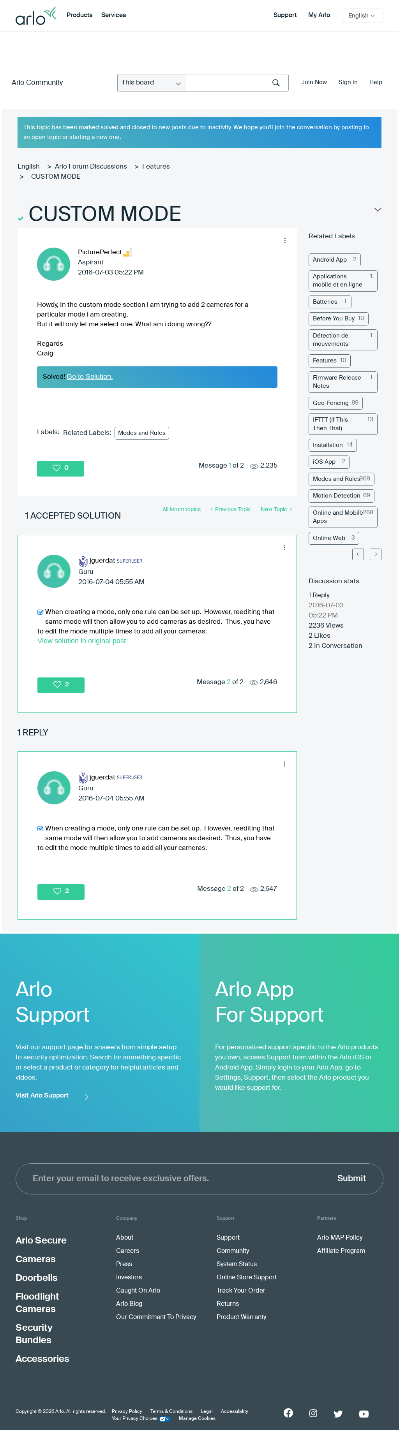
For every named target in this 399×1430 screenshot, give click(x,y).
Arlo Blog (129, 1304)
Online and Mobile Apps (338, 517)
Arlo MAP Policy (339, 1238)
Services (113, 15)
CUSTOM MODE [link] (55, 177)
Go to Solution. (90, 376)
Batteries (325, 302)
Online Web (329, 538)
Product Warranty (241, 1317)
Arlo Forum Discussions (91, 167)
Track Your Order (241, 1291)
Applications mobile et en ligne (337, 281)
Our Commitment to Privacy (156, 1317)
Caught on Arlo (138, 1291)
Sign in (348, 82)
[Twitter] (338, 1414)
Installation (328, 445)
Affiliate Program (341, 1251)
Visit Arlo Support (42, 1095)
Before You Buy (334, 319)
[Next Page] (375, 554)
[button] (285, 240)
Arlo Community (37, 82)
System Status (237, 1264)
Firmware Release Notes (337, 382)
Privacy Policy (127, 1411)
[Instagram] (313, 1413)
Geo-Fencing (331, 403)
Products (79, 15)
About (124, 1238)
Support (285, 15)
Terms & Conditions (171, 1411)
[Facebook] (288, 1413)
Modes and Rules (142, 433)
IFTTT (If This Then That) (330, 424)
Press (124, 1264)
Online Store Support (247, 1278)
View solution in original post (81, 641)
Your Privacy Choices (134, 1418)
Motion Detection (336, 496)
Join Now (314, 82)
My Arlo (319, 15)
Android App (330, 260)
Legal (207, 1411)
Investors (129, 1278)
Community (233, 1251)
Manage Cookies (197, 1418)
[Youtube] (364, 1414)
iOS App (324, 462)
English (29, 167)
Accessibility (234, 1411)
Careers (127, 1251)
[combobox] (237, 82)
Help (375, 82)
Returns (228, 1304)
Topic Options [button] (377, 211)
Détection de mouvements (330, 340)
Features (156, 167)
